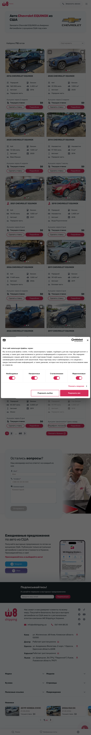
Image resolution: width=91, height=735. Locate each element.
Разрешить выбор (45, 393)
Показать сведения (76, 386)
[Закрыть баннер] (87, 340)
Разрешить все (74, 393)
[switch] (34, 378)
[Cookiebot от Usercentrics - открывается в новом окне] (73, 340)
